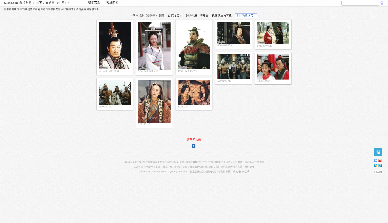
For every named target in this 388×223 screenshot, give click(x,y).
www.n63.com (159, 171)
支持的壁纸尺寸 (246, 15)
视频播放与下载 (222, 15)
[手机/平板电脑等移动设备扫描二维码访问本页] (378, 152)
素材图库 (112, 2)
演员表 (204, 15)
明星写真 (94, 2)
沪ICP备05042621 (178, 171)
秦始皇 (50, 2)
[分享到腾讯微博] (380, 165)
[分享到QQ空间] (375, 165)
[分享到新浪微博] (380, 160)
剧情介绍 (191, 15)
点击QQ (240, 171)
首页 (39, 2)
